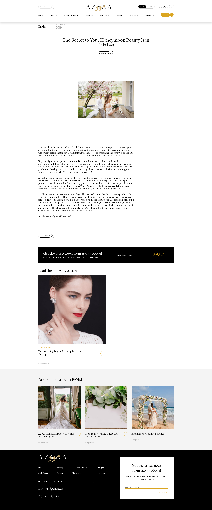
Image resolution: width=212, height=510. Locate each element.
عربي (150, 6)
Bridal (42, 26)
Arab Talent (105, 15)
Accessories (149, 15)
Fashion (41, 15)
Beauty (54, 15)
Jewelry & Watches (71, 15)
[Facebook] (164, 6)
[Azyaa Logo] (72, 458)
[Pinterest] (172, 6)
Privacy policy (93, 481)
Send (156, 254)
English (142, 7)
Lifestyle (89, 15)
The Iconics (133, 15)
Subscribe (165, 15)
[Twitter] (160, 6)
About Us (78, 481)
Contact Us (43, 481)
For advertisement (61, 481)
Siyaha (119, 15)
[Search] (53, 7)
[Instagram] (168, 6)
